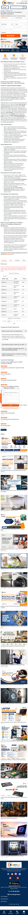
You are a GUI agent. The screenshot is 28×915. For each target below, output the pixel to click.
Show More (3, 429)
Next (14, 323)
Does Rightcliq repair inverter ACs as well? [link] (13, 344)
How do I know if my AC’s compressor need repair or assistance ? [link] (13, 354)
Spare (15, 278)
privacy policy (15, 408)
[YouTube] (12, 874)
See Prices (25, 35)
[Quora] (17, 878)
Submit (10, 405)
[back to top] (24, 907)
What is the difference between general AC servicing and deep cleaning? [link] (13, 349)
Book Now (10, 36)
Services (4, 913)
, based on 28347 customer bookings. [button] (15, 16)
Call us (12, 254)
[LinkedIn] (19, 874)
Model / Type (5, 278)
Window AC (4, 282)
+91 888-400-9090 (22, 3)
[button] (14, 896)
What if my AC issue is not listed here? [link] (12, 331)
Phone (17, 913)
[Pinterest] (10, 878)
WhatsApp (10, 913)
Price (24, 278)
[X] (14, 878)
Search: (4, 276)
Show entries (14, 273)
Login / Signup (24, 1)
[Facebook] (8, 874)
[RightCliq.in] (8, 2)
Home (23, 913)
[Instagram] (16, 874)
